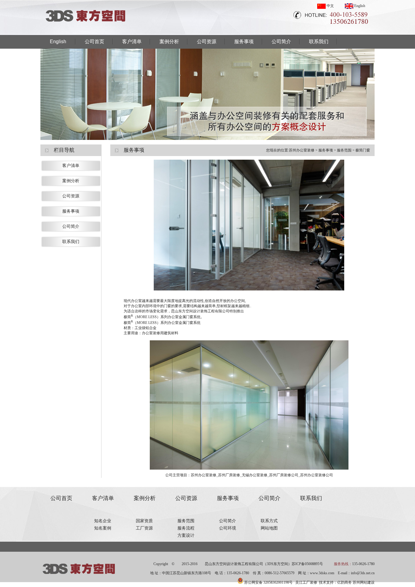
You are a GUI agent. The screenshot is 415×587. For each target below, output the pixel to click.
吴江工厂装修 (306, 582)
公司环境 (227, 528)
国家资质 (144, 521)
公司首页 (94, 41)
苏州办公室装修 (301, 150)
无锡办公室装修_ (255, 475)
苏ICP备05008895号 (307, 564)
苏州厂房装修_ (230, 475)
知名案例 (102, 528)
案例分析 (169, 41)
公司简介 (281, 41)
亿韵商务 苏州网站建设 (356, 582)
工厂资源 (144, 528)
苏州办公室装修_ (204, 475)
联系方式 (269, 521)
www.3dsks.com (322, 573)
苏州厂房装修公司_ (284, 475)
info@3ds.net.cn (363, 573)
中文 (330, 6)
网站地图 (269, 528)
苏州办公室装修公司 (316, 475)
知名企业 (102, 521)
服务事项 (244, 41)
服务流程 (185, 528)
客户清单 (132, 41)
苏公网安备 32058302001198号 (268, 582)
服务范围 (344, 150)
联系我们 (318, 41)
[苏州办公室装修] (86, 33)
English (359, 6)
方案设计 (185, 535)
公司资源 (206, 41)
